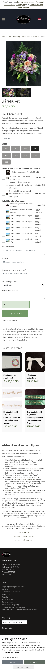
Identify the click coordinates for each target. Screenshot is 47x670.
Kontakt (5, 597)
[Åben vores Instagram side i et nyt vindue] (4, 634)
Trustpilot (20, 5)
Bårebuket (35, 36)
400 (6, 155)
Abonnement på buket (13, 490)
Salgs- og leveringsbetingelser (13, 587)
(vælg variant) (39, 211)
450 (16, 155)
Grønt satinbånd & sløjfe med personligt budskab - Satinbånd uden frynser (20, 193)
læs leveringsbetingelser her (24, 479)
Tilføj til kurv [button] (14, 313)
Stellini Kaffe (35, 468)
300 (25, 148)
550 (35, 155)
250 (15, 148)
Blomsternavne (7, 599)
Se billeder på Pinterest (23, 540)
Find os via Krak (23, 532)
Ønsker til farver (8, 247)
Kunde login (6, 594)
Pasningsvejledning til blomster (13, 607)
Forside (4, 36)
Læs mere (6, 139)
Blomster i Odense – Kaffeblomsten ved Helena (19, 610)
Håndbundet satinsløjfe (19, 172)
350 (35, 148)
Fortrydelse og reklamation (12, 592)
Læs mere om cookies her (10, 657)
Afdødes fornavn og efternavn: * (14, 270)
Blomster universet (9, 602)
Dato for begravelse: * (10, 281)
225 (6, 148)
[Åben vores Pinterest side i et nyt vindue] (18, 634)
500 (25, 155)
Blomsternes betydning (10, 604)
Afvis (12, 662)
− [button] (4, 304)
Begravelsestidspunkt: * (11, 290)
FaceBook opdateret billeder (23, 536)
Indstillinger (23, 667)
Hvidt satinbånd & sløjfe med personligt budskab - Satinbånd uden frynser (20, 185)
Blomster (5, 258)
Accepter (34, 662)
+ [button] (27, 304)
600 (6, 162)
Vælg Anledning (14, 36)
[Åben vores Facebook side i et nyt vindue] (11, 634)
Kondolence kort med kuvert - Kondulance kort (21, 177)
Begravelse (26, 36)
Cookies (5, 589)
